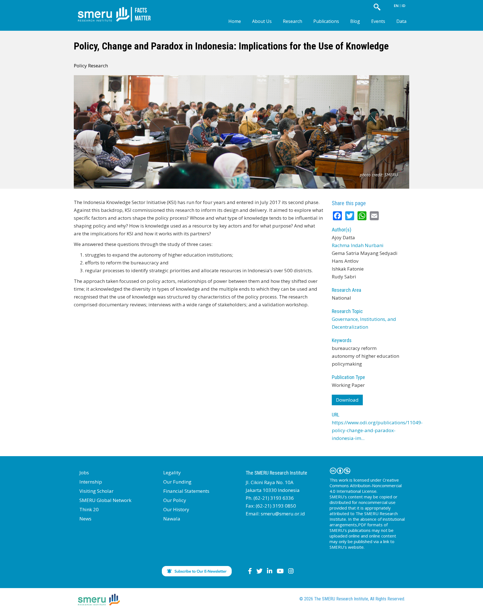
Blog (355, 21)
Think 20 (89, 509)
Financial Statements (186, 491)
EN (396, 5)
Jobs (84, 472)
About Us (262, 21)
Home (234, 21)
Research (292, 21)
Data (401, 21)
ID (403, 5)
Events (378, 21)
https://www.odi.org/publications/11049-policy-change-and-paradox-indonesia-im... (377, 430)
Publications (326, 21)
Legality (172, 472)
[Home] (118, 9)
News (85, 518)
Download (347, 400)
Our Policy (174, 500)
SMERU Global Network (105, 500)
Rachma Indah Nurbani (357, 245)
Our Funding (177, 482)
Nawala (171, 518)
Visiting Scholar (96, 491)
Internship (90, 482)
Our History (176, 509)
